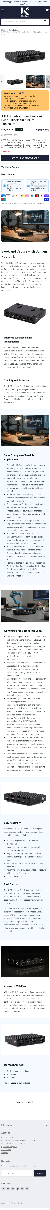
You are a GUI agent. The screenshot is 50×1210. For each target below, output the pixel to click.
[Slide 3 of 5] (25, 226)
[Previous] (2, 81)
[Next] (48, 81)
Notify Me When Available (25, 158)
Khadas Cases (15, 30)
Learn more (40, 203)
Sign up (40, 1173)
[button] (41, 130)
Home (3, 30)
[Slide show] (25, 226)
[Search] (45, 22)
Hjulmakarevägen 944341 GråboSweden (9, 1149)
